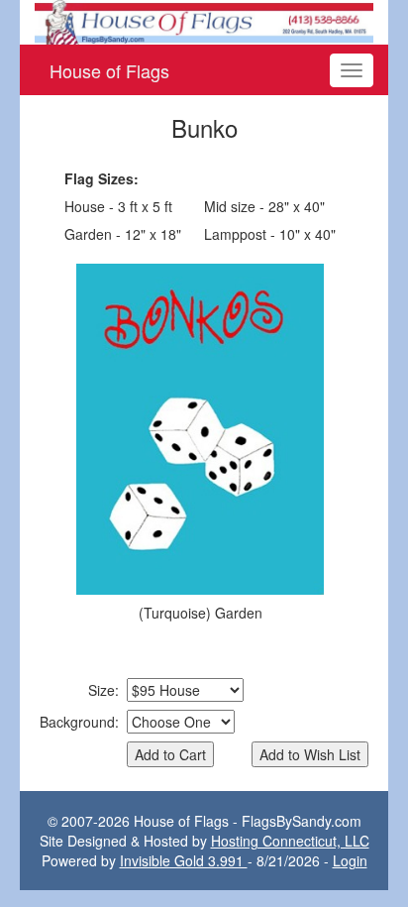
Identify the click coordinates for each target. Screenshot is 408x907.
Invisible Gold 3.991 (184, 860)
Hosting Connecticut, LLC (290, 840)
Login (350, 860)
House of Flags (109, 70)
